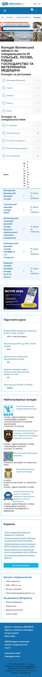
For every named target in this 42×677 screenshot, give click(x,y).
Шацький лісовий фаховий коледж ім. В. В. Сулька (8, 269)
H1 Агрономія (12, 125)
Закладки (33, 10)
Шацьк (9, 110)
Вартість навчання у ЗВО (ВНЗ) (19, 626)
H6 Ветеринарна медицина (17, 148)
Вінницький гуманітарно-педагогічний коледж (25, 470)
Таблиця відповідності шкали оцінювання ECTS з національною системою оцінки (20, 545)
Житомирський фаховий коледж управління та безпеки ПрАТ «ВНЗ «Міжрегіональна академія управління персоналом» (25, 434)
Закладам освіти (12, 656)
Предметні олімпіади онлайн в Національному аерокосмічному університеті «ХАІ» (16, 371)
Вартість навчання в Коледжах (19, 629)
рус (39, 4)
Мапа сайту (10, 636)
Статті (7, 647)
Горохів (9, 88)
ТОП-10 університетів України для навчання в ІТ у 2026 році (17, 533)
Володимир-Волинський (16, 80)
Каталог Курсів (12, 633)
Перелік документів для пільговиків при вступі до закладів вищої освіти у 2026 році (20, 550)
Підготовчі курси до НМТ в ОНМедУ (18, 384)
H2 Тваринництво (13, 133)
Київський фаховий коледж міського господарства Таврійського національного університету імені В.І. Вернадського (24, 496)
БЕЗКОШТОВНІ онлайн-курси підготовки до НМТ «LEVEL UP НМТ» (20, 331)
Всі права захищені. (29, 666)
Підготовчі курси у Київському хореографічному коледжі (16, 357)
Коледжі (10, 17)
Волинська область (23, 17)
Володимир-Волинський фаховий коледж (10, 194)
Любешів (10, 95)
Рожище (10, 103)
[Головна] (15, 3)
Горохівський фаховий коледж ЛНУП (10, 208)
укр (35, 4)
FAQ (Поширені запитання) (17, 641)
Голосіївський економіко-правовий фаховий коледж (26, 407)
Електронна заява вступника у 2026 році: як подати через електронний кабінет (20, 539)
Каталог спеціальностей (18, 577)
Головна (2, 17)
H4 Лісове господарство (16, 140)
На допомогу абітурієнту (18, 598)
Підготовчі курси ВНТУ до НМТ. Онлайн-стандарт (20, 344)
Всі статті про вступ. (21, 565)
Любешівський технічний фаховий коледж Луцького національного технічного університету (11, 228)
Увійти (36, 10)
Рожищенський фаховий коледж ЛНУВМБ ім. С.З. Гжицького (11, 250)
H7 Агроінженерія (13, 156)
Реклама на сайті (12, 653)
